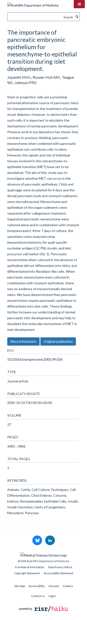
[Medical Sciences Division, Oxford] (43, 554)
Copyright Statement (27, 573)
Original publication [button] (58, 341)
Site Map (19, 586)
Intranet (54, 586)
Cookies (68, 586)
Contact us (38, 595)
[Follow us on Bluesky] (37, 540)
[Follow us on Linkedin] (50, 540)
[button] (79, 4)
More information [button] (23, 341)
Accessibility (37, 586)
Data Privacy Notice (60, 567)
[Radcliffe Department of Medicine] (32, 4)
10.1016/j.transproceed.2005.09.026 (34, 359)
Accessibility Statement (58, 573)
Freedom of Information (29, 567)
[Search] (77, 16)
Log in (52, 595)
